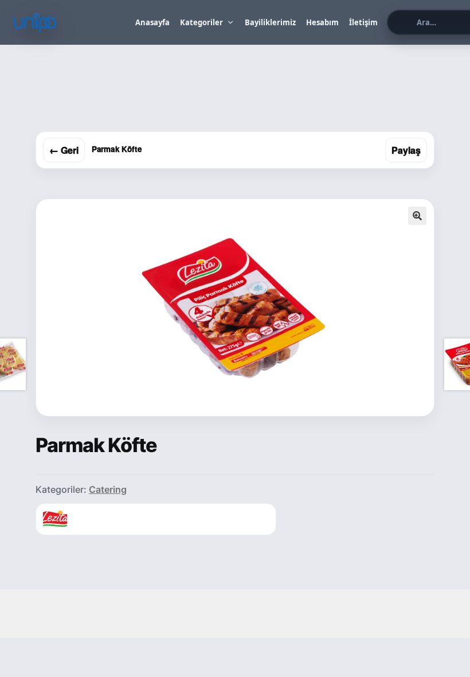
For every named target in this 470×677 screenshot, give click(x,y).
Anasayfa (152, 22)
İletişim (363, 22)
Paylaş (406, 150)
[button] (417, 216)
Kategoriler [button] (201, 22)
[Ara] (400, 22)
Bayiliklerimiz (270, 22)
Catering (108, 489)
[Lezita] (55, 519)
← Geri (64, 150)
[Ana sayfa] (68, 22)
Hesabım (322, 22)
